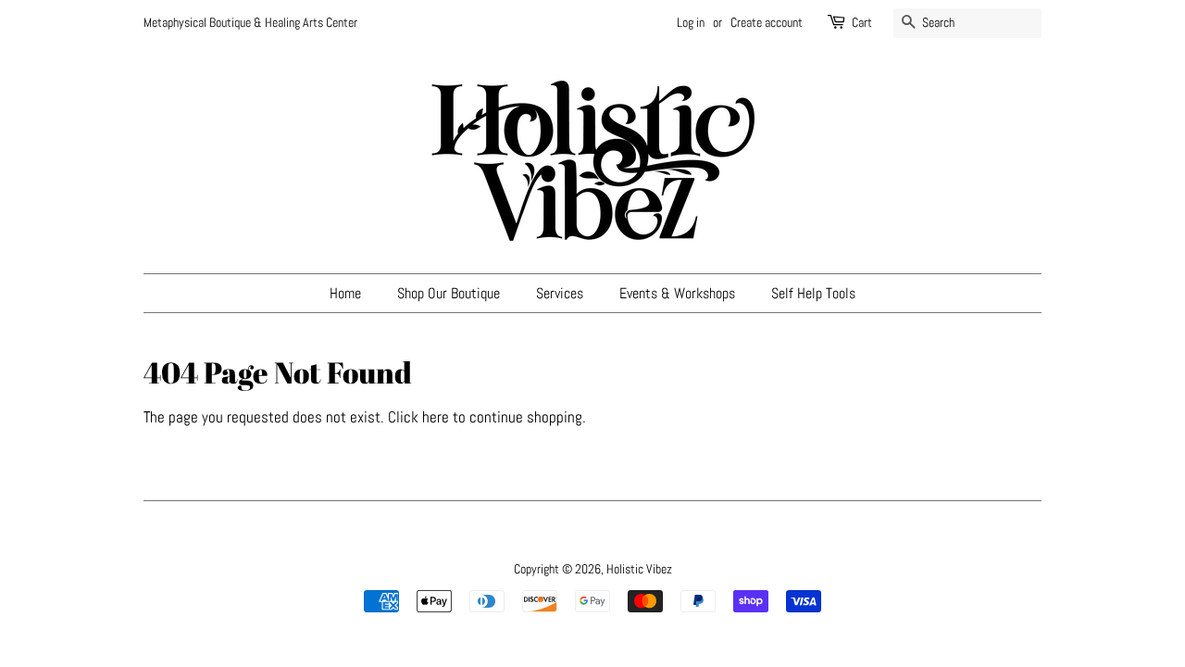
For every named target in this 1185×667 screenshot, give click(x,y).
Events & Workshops (677, 293)
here (435, 417)
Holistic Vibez (639, 568)
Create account (766, 22)
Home (345, 293)
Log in (691, 22)
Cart (862, 22)
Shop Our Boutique (448, 293)
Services (559, 293)
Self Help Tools (813, 293)
